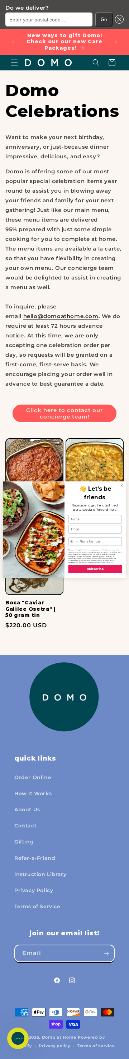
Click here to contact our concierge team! (64, 413)
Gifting (24, 841)
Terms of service (95, 1045)
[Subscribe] (106, 953)
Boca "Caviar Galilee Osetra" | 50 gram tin (30, 609)
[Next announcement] (116, 42)
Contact (25, 825)
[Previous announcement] (13, 42)
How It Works (33, 793)
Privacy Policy (33, 890)
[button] (118, 19)
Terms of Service (37, 906)
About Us (27, 809)
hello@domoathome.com (61, 316)
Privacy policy (54, 1045)
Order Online (32, 777)
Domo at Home (59, 1037)
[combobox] (73, 541)
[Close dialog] (121, 485)
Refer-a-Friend (34, 858)
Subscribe (95, 569)
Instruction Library (40, 874)
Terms (110, 562)
